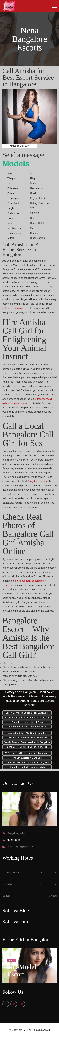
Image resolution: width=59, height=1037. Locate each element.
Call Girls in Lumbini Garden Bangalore (27, 737)
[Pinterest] (22, 1004)
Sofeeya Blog (15, 910)
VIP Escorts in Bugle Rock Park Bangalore (27, 753)
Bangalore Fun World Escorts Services (27, 746)
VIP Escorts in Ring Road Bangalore (27, 726)
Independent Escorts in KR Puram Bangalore (27, 717)
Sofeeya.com (15, 921)
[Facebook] (5, 1004)
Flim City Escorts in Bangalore (27, 757)
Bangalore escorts (37, 481)
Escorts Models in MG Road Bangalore (27, 733)
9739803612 (13, 840)
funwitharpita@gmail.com (20, 846)
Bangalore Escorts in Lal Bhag (27, 722)
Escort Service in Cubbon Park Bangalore (27, 712)
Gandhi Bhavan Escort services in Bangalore (27, 742)
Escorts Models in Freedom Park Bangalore (27, 762)
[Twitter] (13, 1004)
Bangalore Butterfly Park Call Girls (27, 767)
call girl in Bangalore (13, 308)
